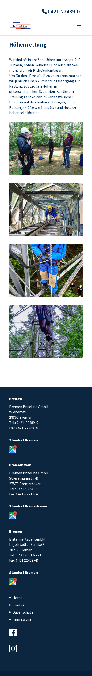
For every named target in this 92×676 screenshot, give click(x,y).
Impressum (22, 619)
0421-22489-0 (64, 11)
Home (17, 597)
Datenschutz (23, 612)
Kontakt (19, 605)
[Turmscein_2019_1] (46, 175)
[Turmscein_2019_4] (46, 296)
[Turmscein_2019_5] (46, 357)
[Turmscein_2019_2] (46, 235)
